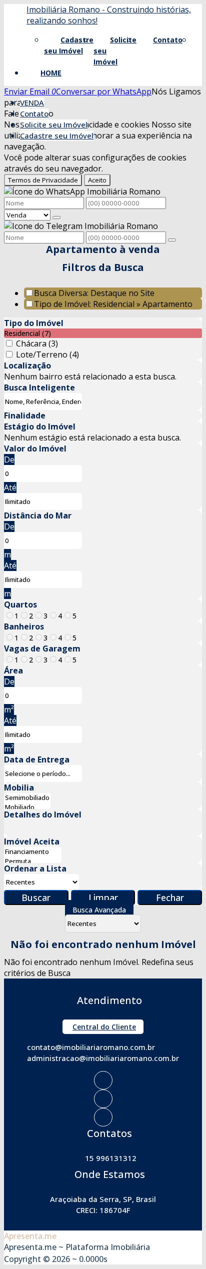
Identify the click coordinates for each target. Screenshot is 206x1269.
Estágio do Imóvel (40, 426)
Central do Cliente (104, 1027)
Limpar (103, 898)
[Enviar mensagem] (56, 217)
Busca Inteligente (39, 387)
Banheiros (24, 626)
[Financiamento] (33, 851)
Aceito (97, 180)
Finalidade (25, 415)
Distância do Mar (38, 515)
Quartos (20, 604)
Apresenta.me (30, 1236)
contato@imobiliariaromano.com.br (91, 1047)
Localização (27, 365)
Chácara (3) (37, 343)
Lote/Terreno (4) (47, 354)
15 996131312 (110, 1158)
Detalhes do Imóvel (43, 814)
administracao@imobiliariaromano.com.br (103, 1058)
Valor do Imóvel (35, 448)
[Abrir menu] (3, 91)
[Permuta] (33, 861)
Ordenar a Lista (35, 868)
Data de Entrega (37, 759)
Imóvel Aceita (32, 841)
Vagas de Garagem (42, 648)
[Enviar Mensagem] (172, 240)
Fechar (170, 898)
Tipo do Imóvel (34, 323)
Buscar (36, 898)
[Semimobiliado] (27, 797)
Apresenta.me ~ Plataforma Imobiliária (77, 1247)
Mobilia (19, 787)
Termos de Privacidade (43, 180)
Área (13, 670)
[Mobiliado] (27, 807)
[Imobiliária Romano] (103, 1080)
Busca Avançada (99, 909)
